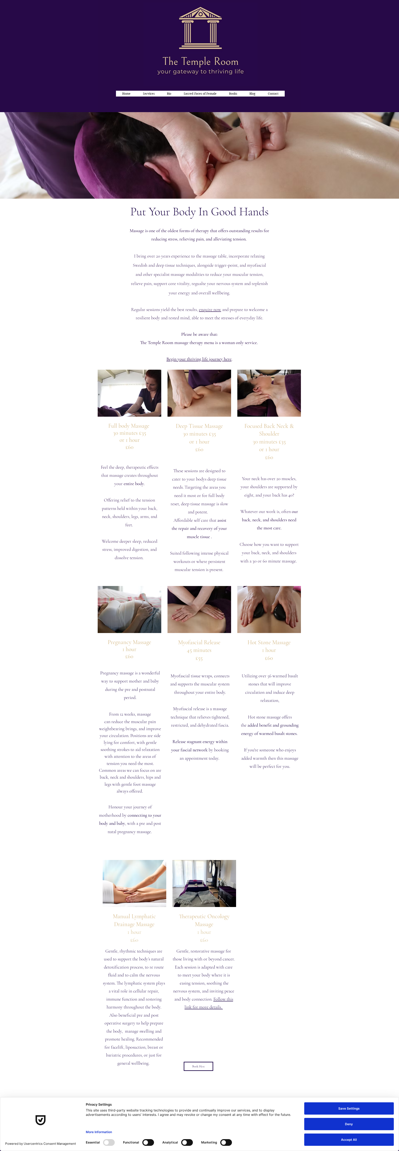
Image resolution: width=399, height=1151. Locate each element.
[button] (149, 94)
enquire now (210, 309)
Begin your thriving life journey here (199, 359)
